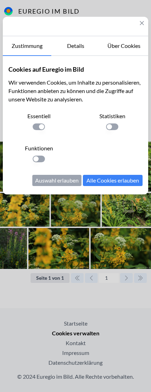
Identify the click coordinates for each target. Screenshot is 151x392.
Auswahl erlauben (57, 180)
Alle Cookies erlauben (112, 180)
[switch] (39, 126)
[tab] (27, 46)
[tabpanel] (75, 125)
